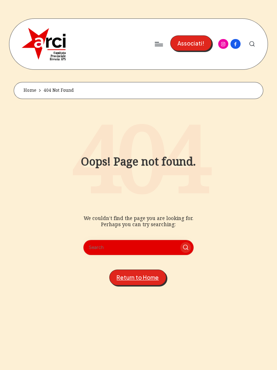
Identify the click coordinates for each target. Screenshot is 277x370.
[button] (191, 43)
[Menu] (158, 44)
